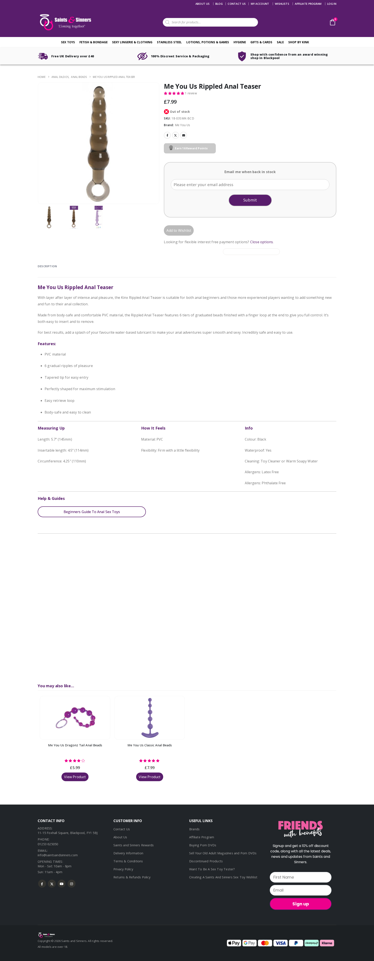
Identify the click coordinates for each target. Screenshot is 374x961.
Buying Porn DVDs (202, 845)
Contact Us (121, 829)
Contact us (237, 4)
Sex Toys (68, 42)
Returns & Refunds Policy (131, 877)
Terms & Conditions (128, 861)
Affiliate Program (308, 4)
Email (183, 135)
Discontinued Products (206, 861)
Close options (261, 242)
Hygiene (240, 42)
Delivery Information (128, 853)
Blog (219, 4)
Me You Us (182, 125)
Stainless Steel (169, 42)
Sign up (300, 904)
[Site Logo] (65, 22)
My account (260, 4)
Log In (331, 4)
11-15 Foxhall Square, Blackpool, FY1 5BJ (68, 833)
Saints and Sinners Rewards (133, 845)
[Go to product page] (75, 717)
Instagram (72, 884)
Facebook (167, 135)
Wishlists (282, 4)
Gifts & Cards (261, 42)
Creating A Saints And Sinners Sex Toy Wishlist (223, 877)
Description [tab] (47, 266)
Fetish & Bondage (93, 42)
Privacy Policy (123, 869)
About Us (202, 4)
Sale (280, 42)
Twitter (175, 135)
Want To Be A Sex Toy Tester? (212, 869)
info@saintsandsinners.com (58, 855)
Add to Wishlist (178, 230)
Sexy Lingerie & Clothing (132, 42)
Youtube (62, 884)
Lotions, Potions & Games (207, 42)
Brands (194, 829)
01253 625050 (48, 844)
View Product (75, 776)
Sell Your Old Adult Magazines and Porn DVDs (223, 853)
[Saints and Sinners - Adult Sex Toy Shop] (46, 935)
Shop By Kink (298, 42)
